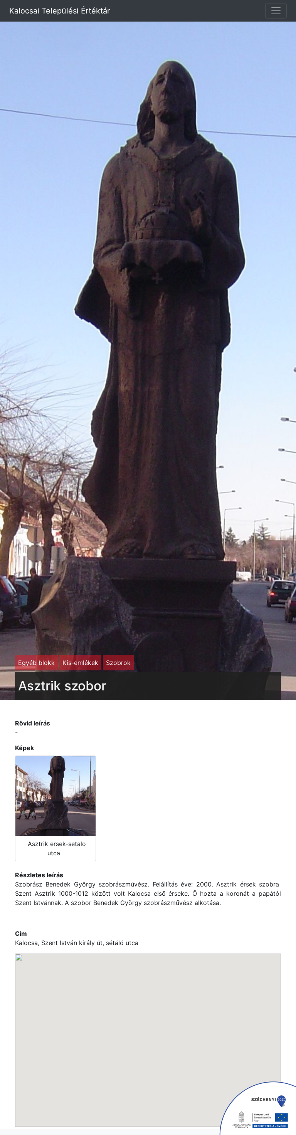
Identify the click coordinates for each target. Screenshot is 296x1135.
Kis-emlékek (80, 663)
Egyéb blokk (36, 663)
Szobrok (118, 663)
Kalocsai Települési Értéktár (60, 10)
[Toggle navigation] (276, 10)
